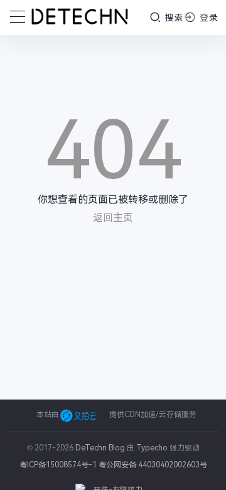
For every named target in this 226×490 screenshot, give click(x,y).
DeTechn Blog (101, 448)
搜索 (173, 18)
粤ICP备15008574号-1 (58, 464)
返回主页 (113, 217)
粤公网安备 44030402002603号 (153, 464)
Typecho (152, 448)
